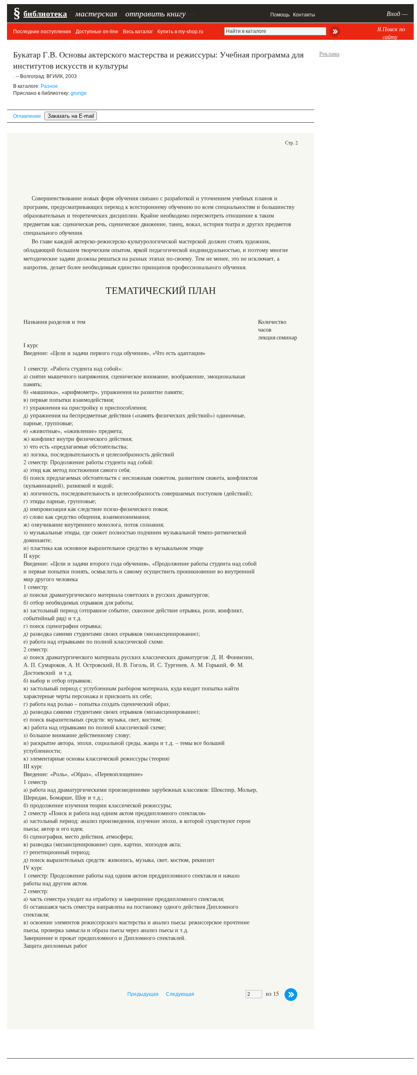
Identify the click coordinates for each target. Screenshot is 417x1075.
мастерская (96, 13)
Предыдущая (143, 994)
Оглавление (27, 116)
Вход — (397, 13)
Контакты (304, 15)
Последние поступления (42, 31)
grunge (79, 93)
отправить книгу (155, 13)
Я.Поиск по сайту (391, 33)
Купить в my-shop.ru (180, 31)
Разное (49, 86)
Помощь (280, 15)
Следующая (180, 994)
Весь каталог (138, 31)
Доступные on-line (97, 31)
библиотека (45, 13)
